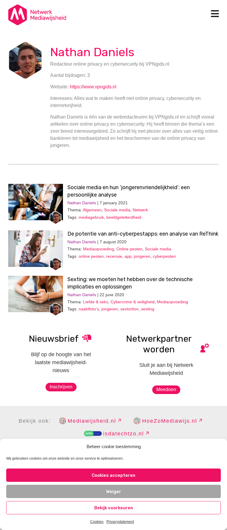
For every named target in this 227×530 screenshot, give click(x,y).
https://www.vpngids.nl (93, 86)
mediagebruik (91, 217)
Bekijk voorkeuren (113, 507)
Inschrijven (61, 386)
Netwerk (140, 210)
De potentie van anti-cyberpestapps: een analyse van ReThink (142, 234)
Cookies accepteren (113, 475)
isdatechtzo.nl (123, 434)
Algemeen (92, 210)
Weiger (113, 491)
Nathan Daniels (92, 52)
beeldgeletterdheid (123, 217)
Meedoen (166, 389)
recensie (114, 256)
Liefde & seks (95, 301)
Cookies (96, 522)
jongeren (142, 256)
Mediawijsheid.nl (92, 421)
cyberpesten (164, 256)
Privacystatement (120, 522)
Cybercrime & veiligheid (133, 301)
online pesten (91, 256)
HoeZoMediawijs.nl (169, 421)
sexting (147, 309)
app (128, 256)
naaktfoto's (89, 309)
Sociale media (117, 210)
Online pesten (129, 249)
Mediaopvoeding (98, 249)
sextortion (129, 309)
